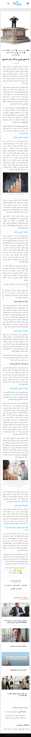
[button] (8, 3)
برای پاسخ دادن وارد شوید (13, 711)
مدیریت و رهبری (22, 50)
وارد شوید (21, 729)
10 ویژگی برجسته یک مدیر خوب (18, 646)
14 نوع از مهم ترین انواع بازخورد (18, 670)
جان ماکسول (24, 108)
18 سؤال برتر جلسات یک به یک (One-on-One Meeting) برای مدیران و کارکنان (16, 622)
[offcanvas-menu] (27, 3)
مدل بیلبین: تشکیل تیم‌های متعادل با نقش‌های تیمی (17, 694)
